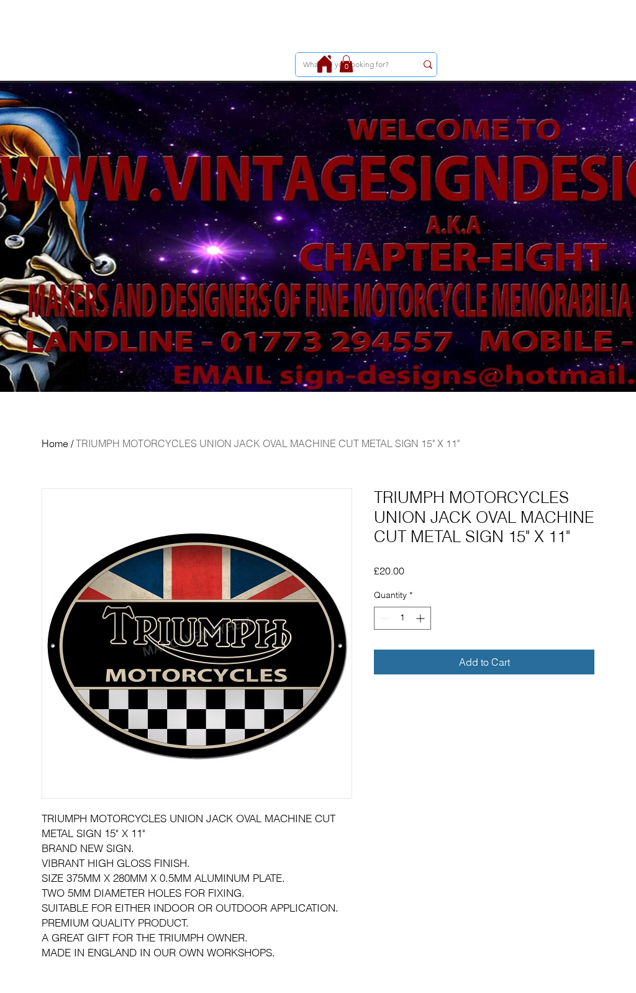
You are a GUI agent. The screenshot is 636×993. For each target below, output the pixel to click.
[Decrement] (383, 618)
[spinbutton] (402, 618)
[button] (346, 63)
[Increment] (421, 618)
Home (55, 443)
